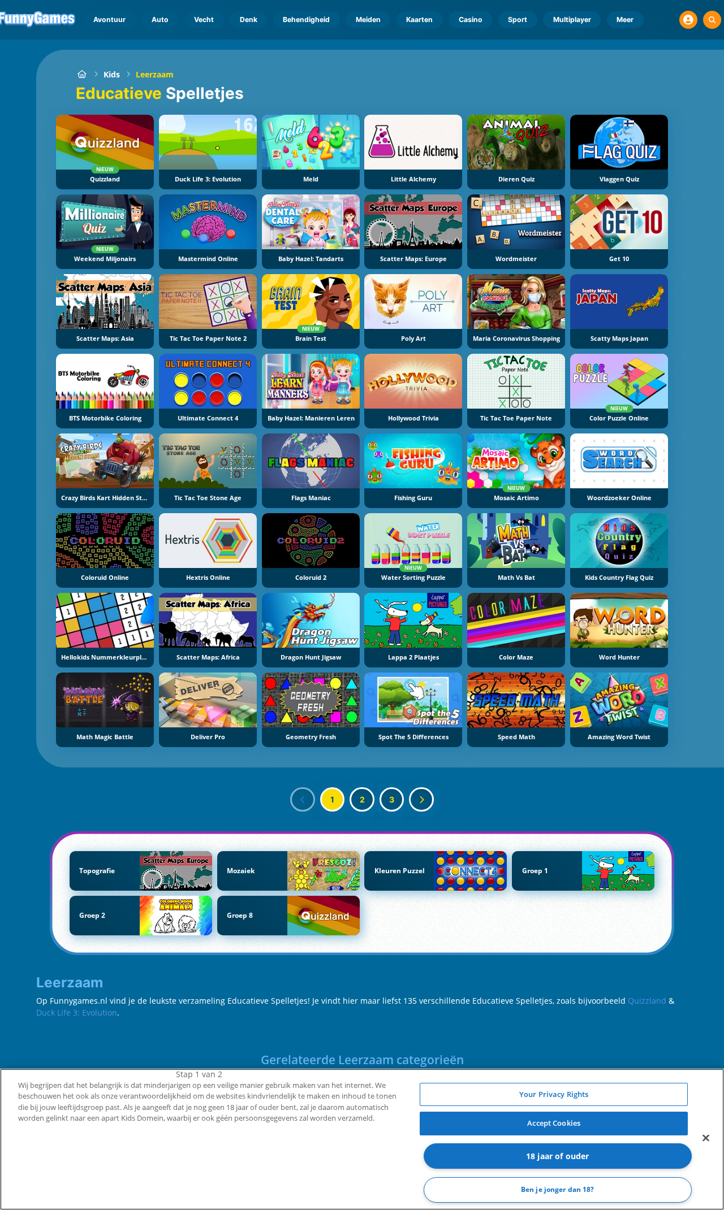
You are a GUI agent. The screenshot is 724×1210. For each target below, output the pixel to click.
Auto (160, 19)
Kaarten (419, 19)
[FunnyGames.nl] (82, 74)
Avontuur (109, 19)
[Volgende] (421, 799)
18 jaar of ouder (557, 1156)
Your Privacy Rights (553, 1094)
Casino (470, 19)
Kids (112, 74)
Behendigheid (306, 19)
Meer (625, 19)
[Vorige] (302, 799)
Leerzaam (155, 74)
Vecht (204, 19)
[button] (688, 20)
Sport (517, 19)
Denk (248, 19)
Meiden (368, 19)
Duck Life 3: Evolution (76, 1012)
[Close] (705, 1137)
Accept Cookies (553, 1123)
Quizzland (647, 1000)
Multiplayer (572, 19)
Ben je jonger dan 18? (557, 1189)
